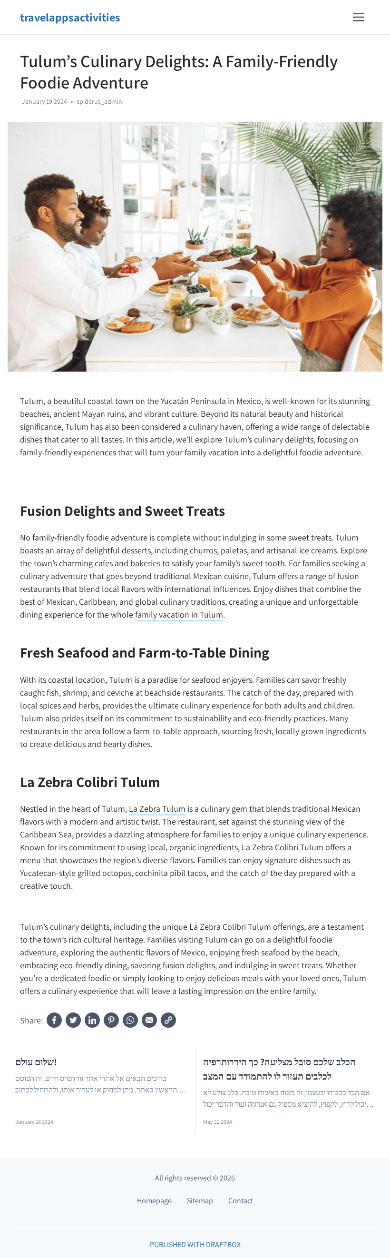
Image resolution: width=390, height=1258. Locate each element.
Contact (240, 1201)
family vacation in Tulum (179, 614)
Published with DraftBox (195, 1244)
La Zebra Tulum (157, 808)
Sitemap (200, 1201)
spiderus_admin (99, 101)
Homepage (154, 1201)
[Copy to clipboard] (168, 1020)
